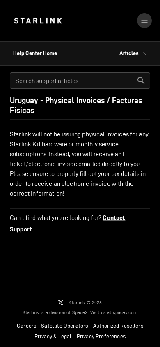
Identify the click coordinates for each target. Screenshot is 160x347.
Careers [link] (26, 325)
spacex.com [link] (125, 312)
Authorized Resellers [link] (118, 325)
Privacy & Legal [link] (53, 336)
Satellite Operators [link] (64, 325)
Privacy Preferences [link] (101, 336)
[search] (141, 80)
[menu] (144, 20)
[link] (38, 20)
